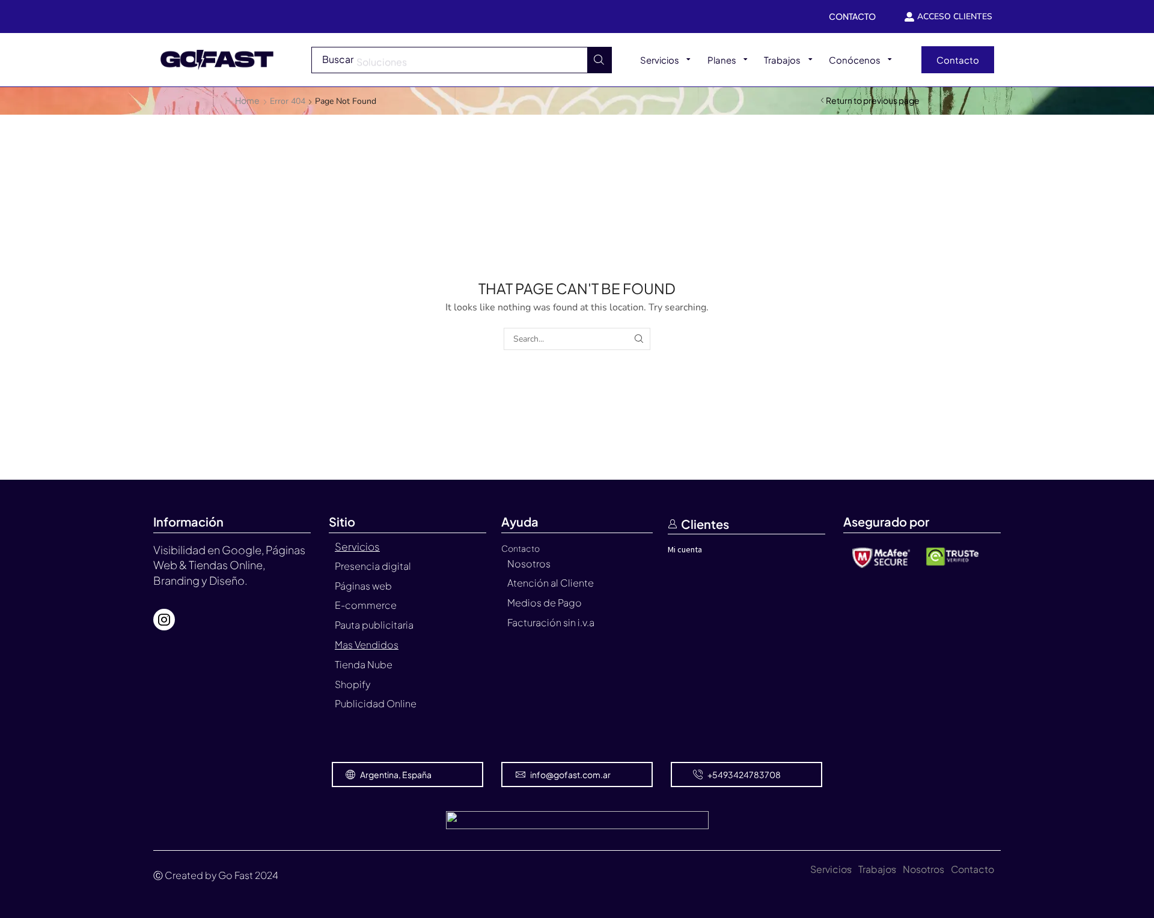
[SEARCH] (639, 339)
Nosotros (923, 869)
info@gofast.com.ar (570, 774)
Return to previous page (873, 100)
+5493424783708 (744, 774)
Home (247, 100)
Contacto (972, 869)
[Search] (599, 60)
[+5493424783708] (698, 774)
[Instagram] (164, 619)
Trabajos (877, 869)
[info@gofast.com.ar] (520, 774)
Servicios (831, 869)
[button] (957, 59)
